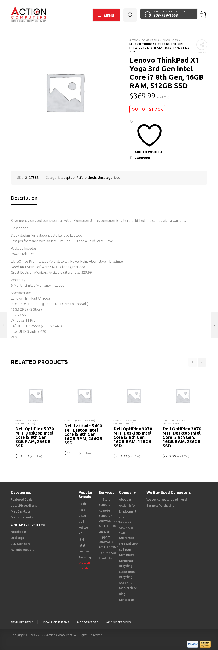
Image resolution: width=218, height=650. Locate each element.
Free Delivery (128, 543)
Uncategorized (109, 178)
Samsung (85, 557)
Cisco (82, 515)
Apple (83, 504)
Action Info (127, 505)
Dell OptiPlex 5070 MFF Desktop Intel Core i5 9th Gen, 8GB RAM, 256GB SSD (34, 437)
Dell (81, 521)
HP (81, 533)
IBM (81, 539)
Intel (82, 545)
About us (125, 499)
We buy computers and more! (166, 499)
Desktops (17, 538)
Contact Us (126, 600)
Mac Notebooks (22, 517)
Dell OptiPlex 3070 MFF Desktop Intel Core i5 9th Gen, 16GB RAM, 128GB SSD (132, 437)
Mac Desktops (20, 511)
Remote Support (22, 549)
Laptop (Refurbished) (80, 178)
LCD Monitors (20, 543)
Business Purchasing (160, 505)
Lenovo (84, 551)
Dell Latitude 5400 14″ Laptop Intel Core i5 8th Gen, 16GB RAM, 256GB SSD (83, 434)
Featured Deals (21, 499)
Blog (122, 594)
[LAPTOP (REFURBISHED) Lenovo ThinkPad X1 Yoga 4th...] (214, 325)
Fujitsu (83, 527)
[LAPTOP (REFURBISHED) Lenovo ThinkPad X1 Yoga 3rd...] (3, 325)
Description (24, 198)
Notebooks (18, 532)
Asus (82, 509)
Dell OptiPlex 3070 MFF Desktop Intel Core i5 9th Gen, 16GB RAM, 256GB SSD (182, 437)
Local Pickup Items (24, 505)
